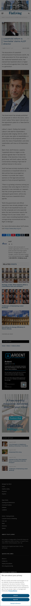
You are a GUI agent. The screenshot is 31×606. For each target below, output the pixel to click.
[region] (15, 589)
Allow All (15, 595)
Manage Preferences (15, 603)
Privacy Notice (12, 591)
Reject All (15, 599)
